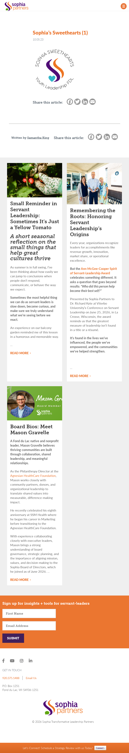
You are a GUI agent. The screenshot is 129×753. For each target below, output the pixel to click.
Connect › (100, 747)
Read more (19, 353)
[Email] (114, 138)
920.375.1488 (10, 678)
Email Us (31, 678)
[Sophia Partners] (16, 5)
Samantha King (38, 138)
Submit (13, 638)
